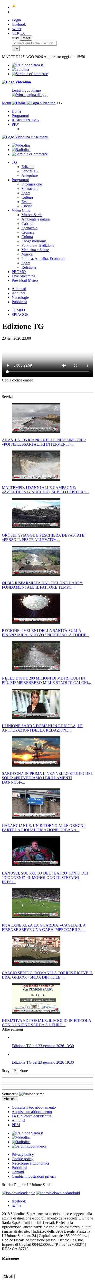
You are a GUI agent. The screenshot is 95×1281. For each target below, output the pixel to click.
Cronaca (27, 232)
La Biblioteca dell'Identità (31, 1116)
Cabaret (27, 223)
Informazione (31, 184)
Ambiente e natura (35, 219)
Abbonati (19, 289)
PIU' (15, 124)
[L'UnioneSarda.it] (27, 1133)
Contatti (18, 1172)
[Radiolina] (20, 69)
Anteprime (29, 175)
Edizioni (27, 167)
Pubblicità (19, 302)
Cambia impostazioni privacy (34, 1176)
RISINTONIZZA (25, 120)
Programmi (20, 116)
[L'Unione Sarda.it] (28, 65)
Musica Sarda (31, 215)
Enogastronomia (34, 241)
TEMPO (18, 310)
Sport (25, 193)
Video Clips (21, 210)
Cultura (27, 197)
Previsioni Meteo (25, 280)
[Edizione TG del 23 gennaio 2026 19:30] (52, 1054)
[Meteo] (14, 7)
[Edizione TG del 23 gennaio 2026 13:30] (52, 1037)
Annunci (18, 293)
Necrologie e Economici (30, 1163)
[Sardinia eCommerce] (30, 74)
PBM (16, 1125)
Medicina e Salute (35, 250)
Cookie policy (22, 1159)
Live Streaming (23, 276)
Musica (27, 254)
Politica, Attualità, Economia (43, 258)
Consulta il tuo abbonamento (34, 1107)
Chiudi (8, 1276)
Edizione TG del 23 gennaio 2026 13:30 (43, 1046)
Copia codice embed (17, 380)
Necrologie (20, 297)
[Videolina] (16, 82)
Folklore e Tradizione (37, 245)
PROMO (19, 272)
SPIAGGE (20, 314)
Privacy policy (23, 1154)
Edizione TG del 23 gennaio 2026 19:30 (43, 1062)
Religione (28, 267)
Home (16, 111)
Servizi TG (29, 171)
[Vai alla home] (19, 103)
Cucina (26, 206)
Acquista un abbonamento (32, 1112)
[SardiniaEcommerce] (29, 1146)
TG (14, 162)
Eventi (26, 202)
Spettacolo (29, 188)
